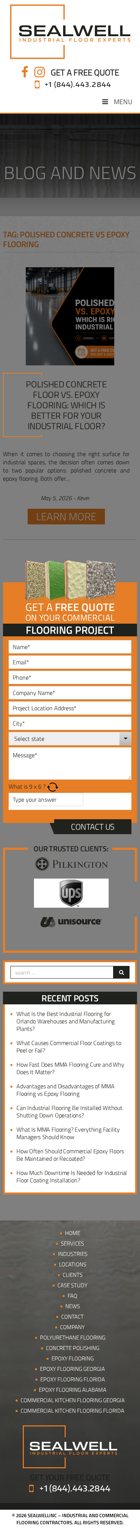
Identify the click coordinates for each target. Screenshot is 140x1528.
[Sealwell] (70, 31)
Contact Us (93, 826)
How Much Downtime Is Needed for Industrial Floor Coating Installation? (71, 1176)
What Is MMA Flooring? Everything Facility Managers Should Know (67, 1133)
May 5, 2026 (56, 497)
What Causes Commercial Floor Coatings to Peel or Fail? (68, 1046)
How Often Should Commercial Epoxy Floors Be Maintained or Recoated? (70, 1155)
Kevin (83, 497)
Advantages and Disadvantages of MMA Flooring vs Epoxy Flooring (65, 1090)
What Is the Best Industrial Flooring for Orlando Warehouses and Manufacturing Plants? (65, 1021)
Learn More (66, 516)
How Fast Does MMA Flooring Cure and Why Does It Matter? (70, 1068)
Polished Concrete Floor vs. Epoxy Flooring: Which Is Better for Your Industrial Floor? (66, 405)
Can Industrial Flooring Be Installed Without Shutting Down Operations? (69, 1111)
